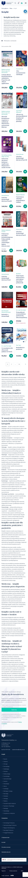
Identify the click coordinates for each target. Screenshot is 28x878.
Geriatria (5, 781)
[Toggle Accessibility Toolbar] (25, 11)
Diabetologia (6, 769)
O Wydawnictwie (5, 837)
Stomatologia (6, 811)
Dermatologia (6, 766)
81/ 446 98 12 (7, 746)
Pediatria (5, 801)
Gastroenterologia (7, 778)
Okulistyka (5, 796)
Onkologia (5, 798)
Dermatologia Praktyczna (9, 823)
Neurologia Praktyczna (8, 830)
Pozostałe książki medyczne (9, 803)
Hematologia (6, 783)
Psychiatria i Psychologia (8, 806)
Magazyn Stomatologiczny (9, 827)
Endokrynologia (6, 774)
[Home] (7, 3)
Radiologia (5, 808)
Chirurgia (5, 764)
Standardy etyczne (6, 852)
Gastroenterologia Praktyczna (9, 825)
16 (19, 364)
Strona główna (5, 8)
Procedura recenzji (6, 847)
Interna (5, 786)
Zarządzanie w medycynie (9, 813)
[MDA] (12, 875)
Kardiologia (5, 788)
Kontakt (3, 842)
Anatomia (5, 761)
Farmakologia (6, 776)
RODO (22, 870)
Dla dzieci (5, 771)
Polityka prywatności (13, 870)
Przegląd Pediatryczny (8, 832)
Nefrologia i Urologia (7, 791)
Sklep (11, 8)
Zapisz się (14, 709)
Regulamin (4, 870)
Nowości (5, 759)
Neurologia (5, 793)
